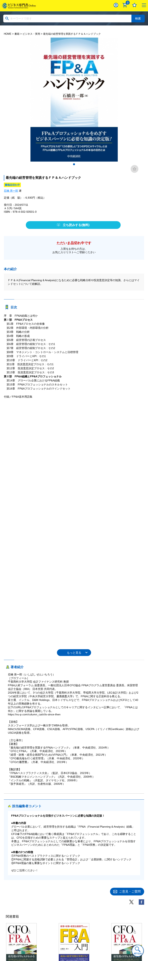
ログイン (116, 5)
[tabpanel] (74, 100)
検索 (138, 18)
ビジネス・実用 (31, 33)
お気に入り (134, 5)
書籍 (16, 33)
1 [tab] (74, 164)
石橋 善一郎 (11, 190)
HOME (7, 33)
